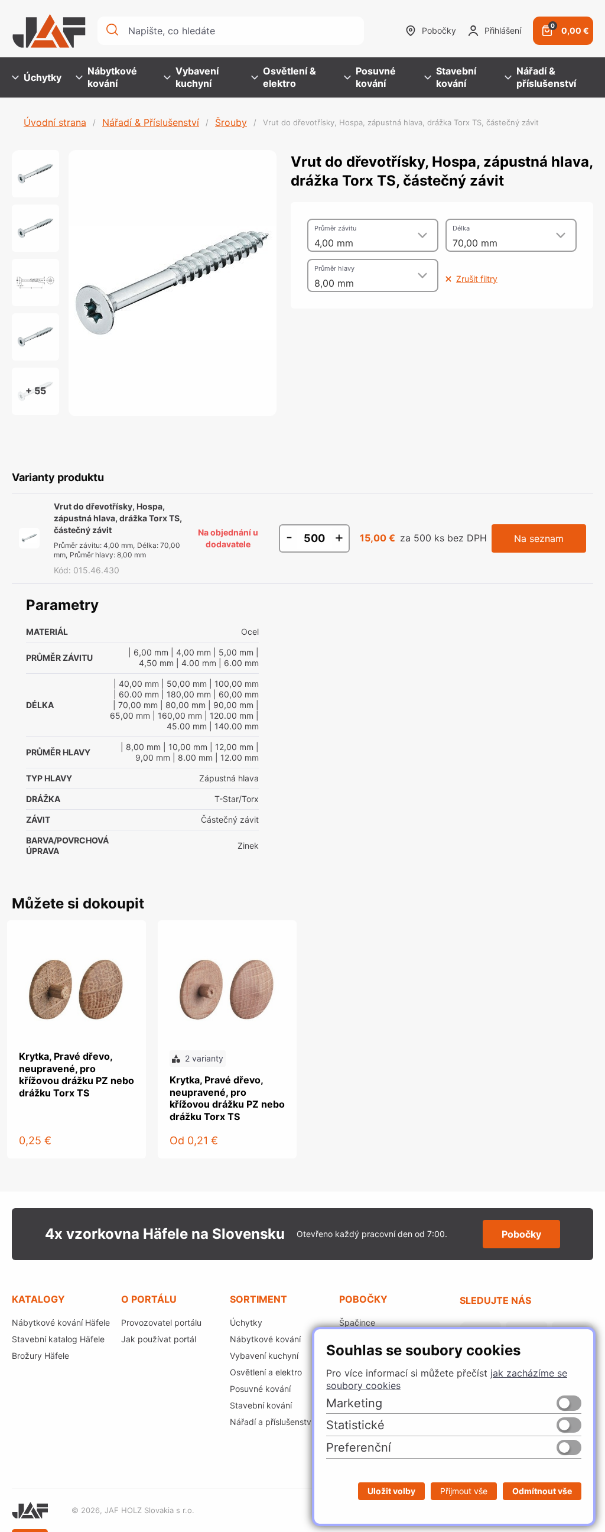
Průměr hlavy (334, 268)
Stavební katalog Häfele (58, 1339)
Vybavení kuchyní (197, 77)
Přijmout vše (463, 1491)
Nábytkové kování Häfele (61, 1322)
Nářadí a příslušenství (271, 1422)
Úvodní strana (55, 122)
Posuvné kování (376, 77)
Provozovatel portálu (161, 1322)
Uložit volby (391, 1491)
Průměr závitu (335, 228)
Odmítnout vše (542, 1491)
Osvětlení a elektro (266, 1372)
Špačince (357, 1322)
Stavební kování (456, 77)
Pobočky (439, 30)
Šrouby (231, 122)
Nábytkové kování (112, 77)
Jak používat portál (158, 1339)
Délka (461, 228)
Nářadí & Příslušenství (150, 122)
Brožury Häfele (40, 1356)
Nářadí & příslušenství (546, 77)
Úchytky (42, 77)
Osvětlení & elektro (289, 77)
